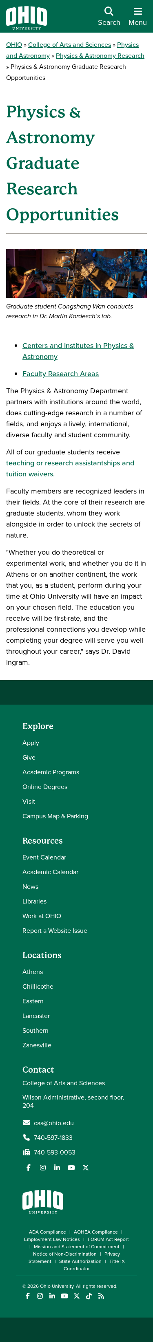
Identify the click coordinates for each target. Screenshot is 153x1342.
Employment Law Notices (52, 1239)
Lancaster (36, 1015)
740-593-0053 (54, 1152)
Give (28, 757)
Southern (35, 1030)
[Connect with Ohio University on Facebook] (27, 1296)
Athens (32, 971)
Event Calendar (44, 857)
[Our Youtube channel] (71, 1167)
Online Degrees (44, 786)
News (30, 886)
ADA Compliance (47, 1231)
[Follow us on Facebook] (28, 1167)
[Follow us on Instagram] (43, 1167)
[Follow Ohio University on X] (76, 1296)
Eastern (33, 1000)
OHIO (14, 44)
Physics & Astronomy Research (100, 55)
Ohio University (56, 1286)
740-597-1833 (53, 1137)
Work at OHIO (41, 915)
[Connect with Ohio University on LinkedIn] (52, 1296)
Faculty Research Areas (60, 373)
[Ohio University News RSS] (101, 1296)
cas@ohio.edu (54, 1123)
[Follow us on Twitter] (86, 1167)
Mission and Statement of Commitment (77, 1246)
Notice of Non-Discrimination (65, 1253)
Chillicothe (37, 986)
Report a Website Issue (54, 930)
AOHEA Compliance (96, 1231)
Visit (28, 801)
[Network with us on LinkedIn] (57, 1167)
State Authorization (80, 1261)
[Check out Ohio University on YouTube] (64, 1296)
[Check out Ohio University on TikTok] (89, 1296)
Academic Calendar (50, 871)
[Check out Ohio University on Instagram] (40, 1296)
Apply (30, 742)
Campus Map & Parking (55, 815)
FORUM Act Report (108, 1239)
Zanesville (36, 1044)
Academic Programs (50, 771)
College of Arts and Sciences (69, 44)
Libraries (34, 901)
